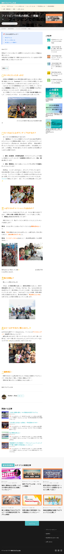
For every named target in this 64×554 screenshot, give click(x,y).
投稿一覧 (20, 395)
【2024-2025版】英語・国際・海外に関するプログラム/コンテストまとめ (54, 130)
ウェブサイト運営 (48, 482)
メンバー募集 (33, 481)
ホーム (3, 6)
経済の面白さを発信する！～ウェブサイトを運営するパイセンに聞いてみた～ (52, 487)
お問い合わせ (21, 9)
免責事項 (48, 533)
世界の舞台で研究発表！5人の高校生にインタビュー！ (31, 511)
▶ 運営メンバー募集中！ (11, 42)
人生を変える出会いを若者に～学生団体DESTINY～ (23, 422)
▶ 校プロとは (8, 37)
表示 (6, 68)
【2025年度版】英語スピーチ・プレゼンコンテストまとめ (56, 57)
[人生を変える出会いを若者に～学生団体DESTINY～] (5, 425)
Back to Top (32, 523)
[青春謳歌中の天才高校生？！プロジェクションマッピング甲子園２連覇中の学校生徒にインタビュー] (5, 445)
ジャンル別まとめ (19, 6)
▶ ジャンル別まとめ (10, 40)
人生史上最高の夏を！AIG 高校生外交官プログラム (23, 412)
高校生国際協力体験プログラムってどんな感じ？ (52, 511)
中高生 (37, 481)
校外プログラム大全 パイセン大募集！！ (31, 485)
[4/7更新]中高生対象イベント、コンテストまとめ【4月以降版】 (56, 81)
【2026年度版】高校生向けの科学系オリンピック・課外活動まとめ (54, 114)
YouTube (4, 178)
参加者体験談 (51, 6)
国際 (10, 507)
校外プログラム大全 (16, 550)
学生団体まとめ (41, 6)
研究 (33, 507)
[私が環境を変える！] (5, 435)
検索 (14, 9)
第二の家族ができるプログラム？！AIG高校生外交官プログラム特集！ (11, 512)
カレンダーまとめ (30, 6)
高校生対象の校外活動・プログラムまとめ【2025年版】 (56, 74)
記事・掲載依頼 (7, 9)
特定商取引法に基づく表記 (52, 537)
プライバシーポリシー (51, 529)
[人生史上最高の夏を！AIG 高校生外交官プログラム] (5, 415)
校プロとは (10, 6)
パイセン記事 (55, 482)
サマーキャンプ (54, 507)
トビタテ (5, 482)
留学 (13, 507)
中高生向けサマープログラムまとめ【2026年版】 (56, 41)
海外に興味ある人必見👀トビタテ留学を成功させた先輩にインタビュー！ (11, 487)
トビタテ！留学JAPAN (12, 482)
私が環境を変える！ (15, 433)
